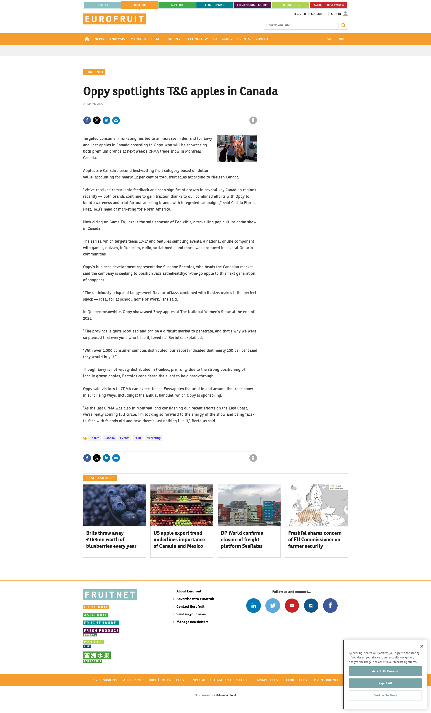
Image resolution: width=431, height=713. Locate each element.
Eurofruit (93, 72)
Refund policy (173, 680)
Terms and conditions (231, 680)
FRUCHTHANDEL (215, 5)
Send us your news (191, 614)
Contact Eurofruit (190, 606)
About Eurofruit (188, 591)
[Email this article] (116, 120)
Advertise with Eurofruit (195, 598)
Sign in (200, 111)
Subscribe (318, 13)
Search (343, 25)
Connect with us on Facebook (330, 605)
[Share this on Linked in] (106, 120)
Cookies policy (295, 680)
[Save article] (253, 120)
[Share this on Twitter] (97, 120)
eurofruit (139, 5)
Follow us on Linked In (253, 605)
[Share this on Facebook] (87, 120)
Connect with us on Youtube (292, 605)
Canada (110, 438)
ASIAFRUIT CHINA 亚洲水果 (328, 5)
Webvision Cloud (226, 695)
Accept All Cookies (385, 671)
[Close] (422, 646)
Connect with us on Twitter (272, 605)
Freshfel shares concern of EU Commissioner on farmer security (315, 539)
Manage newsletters (192, 621)
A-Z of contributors (139, 680)
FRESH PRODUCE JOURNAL (253, 5)
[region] (385, 674)
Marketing (154, 438)
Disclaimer (199, 680)
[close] (257, 111)
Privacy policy (266, 680)
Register (299, 13)
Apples (94, 438)
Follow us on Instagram (311, 605)
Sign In (336, 13)
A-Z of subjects (104, 680)
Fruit (138, 438)
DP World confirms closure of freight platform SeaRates (242, 539)
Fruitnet (102, 5)
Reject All (385, 683)
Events (124, 438)
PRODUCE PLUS (290, 5)
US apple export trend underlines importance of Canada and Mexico (179, 539)
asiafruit (177, 5)
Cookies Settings (385, 695)
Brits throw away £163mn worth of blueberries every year (111, 539)
